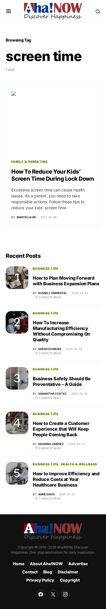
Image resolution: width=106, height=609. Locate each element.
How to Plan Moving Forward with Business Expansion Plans (66, 280)
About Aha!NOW (46, 563)
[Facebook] (40, 594)
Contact (30, 571)
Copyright (70, 580)
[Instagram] (65, 594)
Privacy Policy (40, 580)
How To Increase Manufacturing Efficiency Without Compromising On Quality (61, 331)
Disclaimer (68, 571)
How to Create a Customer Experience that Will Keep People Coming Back (61, 428)
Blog (47, 571)
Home (18, 563)
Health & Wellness (79, 464)
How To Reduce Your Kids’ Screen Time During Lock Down (52, 175)
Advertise (78, 563)
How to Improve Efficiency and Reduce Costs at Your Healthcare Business (66, 479)
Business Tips (45, 268)
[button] (9, 11)
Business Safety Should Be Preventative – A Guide (62, 381)
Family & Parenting (29, 161)
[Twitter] (53, 594)
